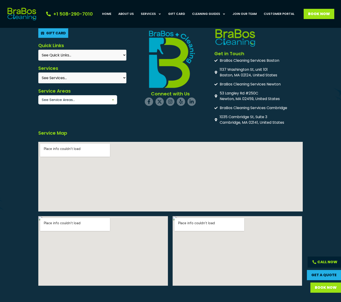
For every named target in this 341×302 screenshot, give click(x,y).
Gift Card (176, 14)
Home (106, 14)
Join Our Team (244, 14)
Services (148, 14)
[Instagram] (170, 101)
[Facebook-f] (149, 101)
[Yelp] (181, 101)
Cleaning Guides (206, 14)
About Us (126, 14)
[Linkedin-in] (191, 101)
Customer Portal (279, 14)
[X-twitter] (159, 101)
